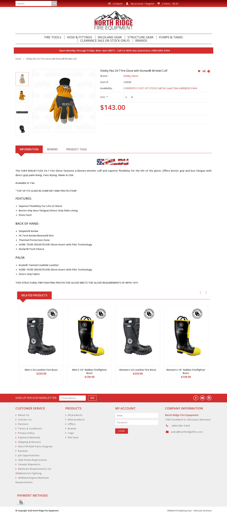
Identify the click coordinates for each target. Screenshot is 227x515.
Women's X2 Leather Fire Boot (137, 369)
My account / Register (142, 3)
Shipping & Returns (29, 441)
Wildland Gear (110, 37)
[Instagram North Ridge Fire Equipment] (209, 397)
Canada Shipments (29, 464)
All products (75, 415)
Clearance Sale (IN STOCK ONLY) (104, 40)
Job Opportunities (29, 455)
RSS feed (73, 437)
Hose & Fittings (79, 37)
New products (76, 419)
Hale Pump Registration (32, 459)
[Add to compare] (204, 71)
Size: (103, 97)
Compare (117, 3)
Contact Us (25, 419)
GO (54, 3)
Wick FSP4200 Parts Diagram (35, 446)
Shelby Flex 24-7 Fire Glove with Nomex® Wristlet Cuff (51, 58)
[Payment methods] (21, 502)
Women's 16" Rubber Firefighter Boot (185, 371)
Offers (71, 424)
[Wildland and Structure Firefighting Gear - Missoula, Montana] (113, 20)
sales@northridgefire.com (187, 431)
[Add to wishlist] (199, 71)
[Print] (208, 71)
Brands (141, 40)
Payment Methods (29, 437)
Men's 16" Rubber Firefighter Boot (89, 371)
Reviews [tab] (52, 149)
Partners (23, 424)
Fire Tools (52, 37)
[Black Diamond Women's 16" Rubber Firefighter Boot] (186, 335)
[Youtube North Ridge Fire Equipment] (202, 397)
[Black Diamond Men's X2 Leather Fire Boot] (41, 335)
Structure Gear (140, 37)
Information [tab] (29, 149)
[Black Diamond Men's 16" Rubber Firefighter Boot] (89, 335)
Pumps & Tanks (171, 37)
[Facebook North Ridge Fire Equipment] (195, 397)
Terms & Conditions (30, 428)
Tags (71, 433)
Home (18, 58)
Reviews (23, 450)
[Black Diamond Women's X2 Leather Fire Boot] (137, 335)
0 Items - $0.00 (170, 3)
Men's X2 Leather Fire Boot (41, 369)
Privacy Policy (26, 433)
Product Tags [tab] (76, 149)
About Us (23, 415)
